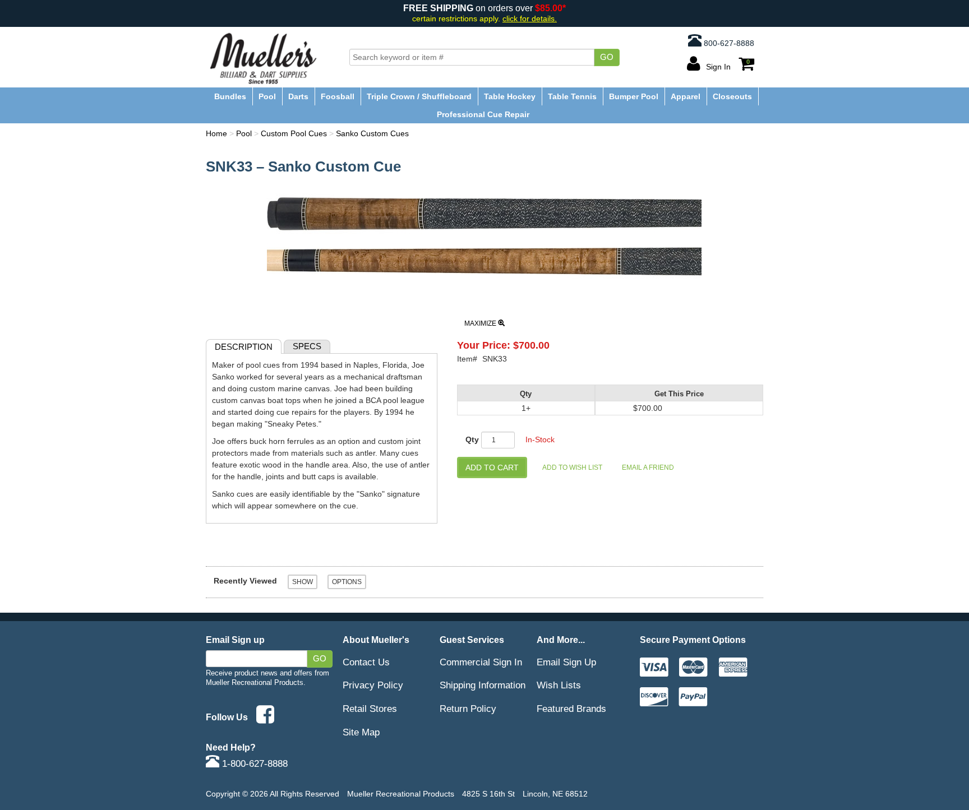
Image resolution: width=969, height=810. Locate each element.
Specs (307, 346)
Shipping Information (482, 685)
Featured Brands (571, 708)
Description (244, 346)
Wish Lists (559, 685)
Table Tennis (572, 96)
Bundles (230, 96)
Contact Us (366, 662)
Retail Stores (370, 708)
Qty (472, 439)
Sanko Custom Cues (372, 133)
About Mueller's (376, 640)
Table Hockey (510, 96)
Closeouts (732, 96)
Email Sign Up (566, 662)
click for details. (529, 19)
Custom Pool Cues (294, 133)
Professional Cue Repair (483, 114)
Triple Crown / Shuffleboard (419, 96)
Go (606, 57)
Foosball (337, 96)
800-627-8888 (728, 43)
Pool (267, 96)
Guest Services (472, 640)
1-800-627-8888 (253, 763)
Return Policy (468, 708)
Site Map (361, 732)
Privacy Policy (373, 685)
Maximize (481, 323)
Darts (298, 96)
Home (216, 133)
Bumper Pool (633, 96)
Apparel (685, 96)
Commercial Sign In (481, 662)
